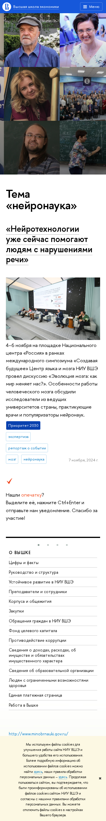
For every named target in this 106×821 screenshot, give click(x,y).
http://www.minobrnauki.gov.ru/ (38, 734)
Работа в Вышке (23, 705)
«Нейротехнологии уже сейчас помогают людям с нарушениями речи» (49, 244)
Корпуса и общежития (30, 601)
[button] (38, 545)
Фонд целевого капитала (33, 630)
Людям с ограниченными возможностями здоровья (48, 682)
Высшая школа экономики (36, 6)
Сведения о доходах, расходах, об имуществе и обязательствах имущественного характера (42, 655)
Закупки (16, 611)
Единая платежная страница (35, 695)
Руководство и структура (33, 572)
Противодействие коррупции (37, 640)
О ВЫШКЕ (20, 552)
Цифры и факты (24, 562)
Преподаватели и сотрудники (38, 591)
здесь (38, 771)
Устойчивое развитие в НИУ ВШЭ (41, 582)
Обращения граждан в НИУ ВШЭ (40, 621)
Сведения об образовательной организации (51, 670)
